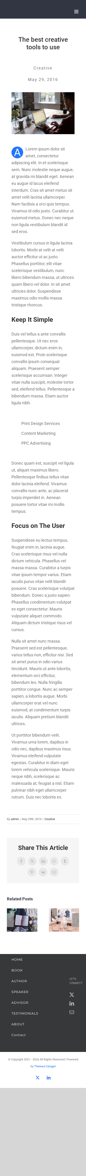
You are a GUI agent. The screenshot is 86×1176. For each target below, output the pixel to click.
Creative (49, 819)
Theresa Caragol (44, 1066)
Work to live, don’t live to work (22, 920)
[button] (10, 920)
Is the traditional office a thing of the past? (63, 920)
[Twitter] (71, 995)
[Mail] (71, 1012)
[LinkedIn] (71, 1003)
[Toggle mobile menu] (76, 11)
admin (15, 819)
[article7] (43, 94)
